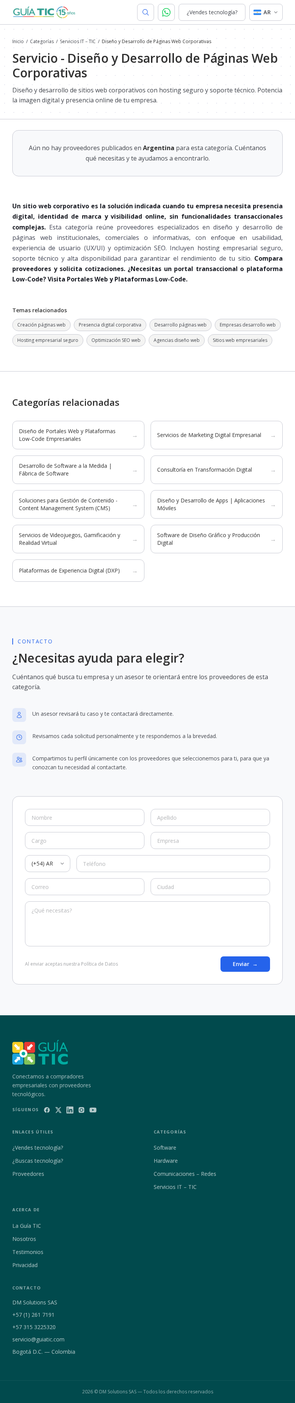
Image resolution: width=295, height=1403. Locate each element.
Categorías (42, 42)
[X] (58, 1110)
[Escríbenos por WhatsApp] (166, 12)
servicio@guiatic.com (38, 1339)
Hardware (166, 1160)
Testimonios (27, 1252)
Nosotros (24, 1238)
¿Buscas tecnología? (37, 1160)
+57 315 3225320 (34, 1327)
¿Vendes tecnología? (212, 12)
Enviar (245, 964)
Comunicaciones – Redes (185, 1173)
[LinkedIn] (69, 1110)
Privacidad (25, 1265)
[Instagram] (81, 1110)
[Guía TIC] (44, 12)
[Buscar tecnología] (145, 12)
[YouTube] (92, 1110)
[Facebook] (46, 1110)
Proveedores (28, 1173)
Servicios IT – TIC (78, 42)
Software (165, 1147)
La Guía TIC (26, 1225)
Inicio (18, 42)
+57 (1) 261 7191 (33, 1314)
